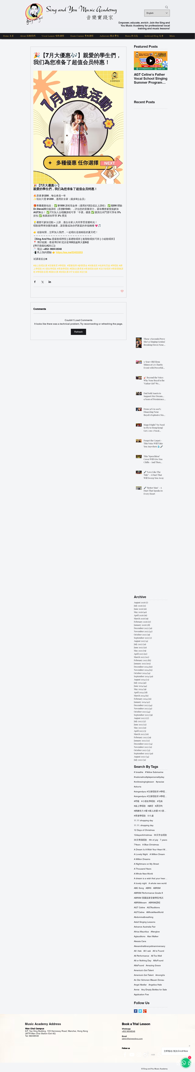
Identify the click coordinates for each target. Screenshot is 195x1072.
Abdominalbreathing (143, 917)
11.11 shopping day (143, 820)
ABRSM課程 (154, 902)
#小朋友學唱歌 (148, 801)
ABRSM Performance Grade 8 (148, 893)
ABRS (148, 888)
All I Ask (138, 951)
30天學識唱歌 (140, 840)
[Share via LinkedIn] (49, 281)
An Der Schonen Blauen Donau (149, 980)
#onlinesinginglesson (144, 782)
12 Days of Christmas (144, 830)
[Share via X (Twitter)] (42, 281)
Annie (136, 989)
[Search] (166, 7)
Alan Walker (152, 936)
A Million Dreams (142, 859)
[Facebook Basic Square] (135, 1011)
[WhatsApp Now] (160, 1055)
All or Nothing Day (142, 960)
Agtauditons (139, 936)
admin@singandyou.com (132, 1039)
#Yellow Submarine (154, 772)
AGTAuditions (153, 907)
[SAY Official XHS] (153, 1055)
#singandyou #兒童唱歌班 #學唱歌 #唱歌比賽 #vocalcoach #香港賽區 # (150, 796)
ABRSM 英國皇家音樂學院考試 (148, 898)
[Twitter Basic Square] (140, 1011)
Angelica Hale (155, 984)
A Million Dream (157, 854)
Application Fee (141, 994)
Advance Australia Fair (145, 926)
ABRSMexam (140, 902)
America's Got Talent (144, 970)
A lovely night (140, 883)
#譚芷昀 (159, 806)
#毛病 (160, 801)
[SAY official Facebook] (125, 1055)
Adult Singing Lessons (144, 922)
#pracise (160, 782)
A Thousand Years (142, 869)
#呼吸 (136, 801)
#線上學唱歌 (140, 806)
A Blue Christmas (150, 844)
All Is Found (158, 951)
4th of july (153, 840)
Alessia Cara (140, 941)
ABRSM (157, 888)
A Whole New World (143, 873)
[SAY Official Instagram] (139, 1055)
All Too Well (156, 956)
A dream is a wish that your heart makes (150, 878)
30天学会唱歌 (160, 835)
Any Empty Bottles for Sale (154, 989)
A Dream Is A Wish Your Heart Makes (150, 849)
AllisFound (139, 965)
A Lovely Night (141, 854)
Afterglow (155, 931)
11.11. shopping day (143, 825)
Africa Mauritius (141, 931)
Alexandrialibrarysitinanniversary (149, 946)
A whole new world (158, 883)
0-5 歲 (151, 815)
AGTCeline (139, 912)
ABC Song (139, 888)
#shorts (137, 786)
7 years (163, 840)
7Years (137, 844)
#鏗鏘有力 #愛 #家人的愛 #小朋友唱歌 (150, 811)
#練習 (150, 806)
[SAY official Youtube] (132, 1055)
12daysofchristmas (143, 835)
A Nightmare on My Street (146, 864)
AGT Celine (139, 907)
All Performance (141, 956)
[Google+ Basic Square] (145, 1011)
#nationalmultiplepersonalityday (149, 777)
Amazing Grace (153, 965)
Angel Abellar (140, 984)
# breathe (138, 772)
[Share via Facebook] (34, 281)
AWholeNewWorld (154, 912)
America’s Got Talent (144, 975)
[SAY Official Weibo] (146, 1055)
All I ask (147, 951)
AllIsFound (158, 960)
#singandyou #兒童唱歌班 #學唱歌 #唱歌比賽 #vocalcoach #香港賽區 (150, 791)
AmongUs (160, 975)
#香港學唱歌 (140, 815)
